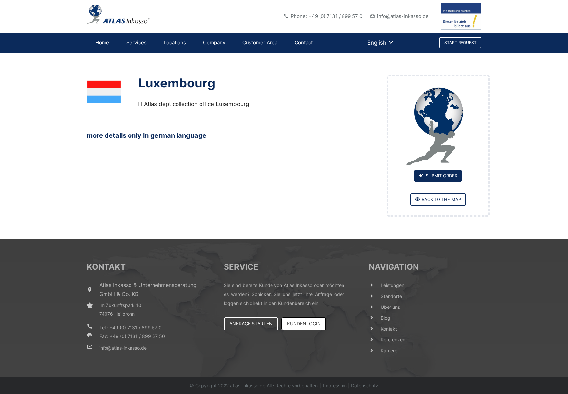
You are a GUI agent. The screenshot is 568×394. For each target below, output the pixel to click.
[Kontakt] (375, 328)
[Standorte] (375, 296)
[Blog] (375, 317)
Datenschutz (364, 385)
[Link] (118, 14)
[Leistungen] (375, 285)
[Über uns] (375, 307)
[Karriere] (375, 350)
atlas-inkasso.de (247, 385)
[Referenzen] (375, 339)
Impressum (335, 385)
